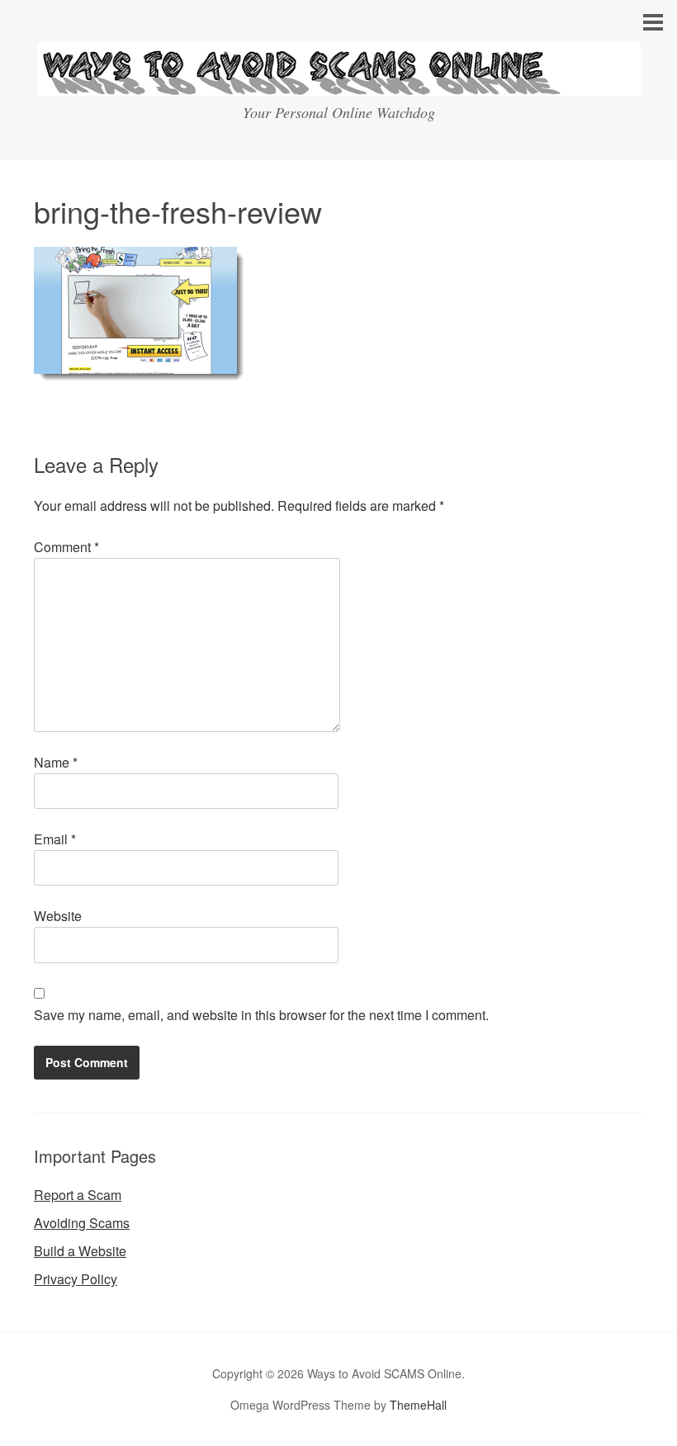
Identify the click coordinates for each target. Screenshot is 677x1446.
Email (55, 838)
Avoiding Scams (82, 1222)
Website (58, 915)
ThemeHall (418, 1404)
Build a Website (80, 1250)
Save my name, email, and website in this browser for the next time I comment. (261, 1014)
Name (56, 762)
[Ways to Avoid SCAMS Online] (339, 81)
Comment (66, 546)
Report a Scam (77, 1194)
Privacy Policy (75, 1278)
